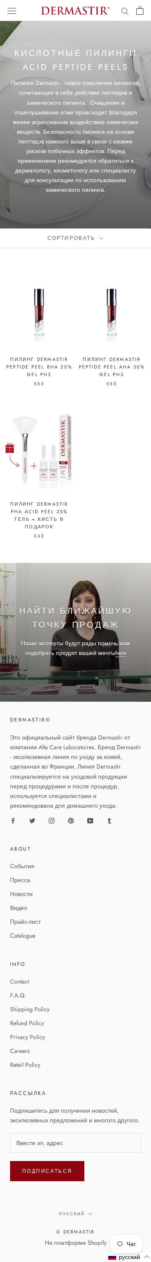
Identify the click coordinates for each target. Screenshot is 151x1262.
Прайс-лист (25, 921)
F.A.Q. (18, 995)
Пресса (20, 880)
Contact (19, 981)
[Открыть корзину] (139, 10)
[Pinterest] (71, 820)
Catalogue (22, 935)
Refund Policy (27, 1023)
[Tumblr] (109, 820)
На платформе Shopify (76, 1242)
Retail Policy (25, 1065)
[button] (129, 1257)
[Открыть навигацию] (12, 10)
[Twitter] (32, 820)
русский (72, 1214)
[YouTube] (90, 820)
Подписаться (47, 1171)
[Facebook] (13, 820)
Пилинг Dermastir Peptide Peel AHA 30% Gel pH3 (112, 367)
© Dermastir (75, 1231)
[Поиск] (125, 10)
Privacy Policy (27, 1037)
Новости (21, 894)
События (22, 866)
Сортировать (72, 238)
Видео (18, 908)
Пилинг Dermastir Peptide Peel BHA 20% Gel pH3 (39, 367)
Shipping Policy (29, 1009)
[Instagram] (52, 820)
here (120, 653)
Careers (20, 1051)
